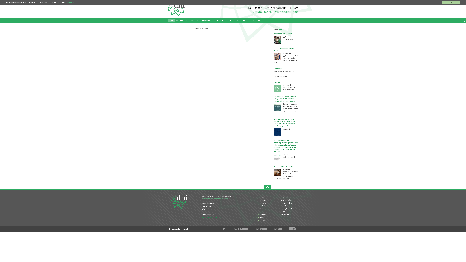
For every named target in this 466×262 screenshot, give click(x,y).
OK (451, 2)
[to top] (267, 187)
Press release (278, 69)
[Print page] (224, 229)
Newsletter (277, 82)
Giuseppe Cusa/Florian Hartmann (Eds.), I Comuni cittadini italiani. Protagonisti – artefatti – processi (285, 99)
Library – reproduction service (283, 166)
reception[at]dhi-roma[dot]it (212, 217)
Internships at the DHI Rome (283, 34)
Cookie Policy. (71, 2)
